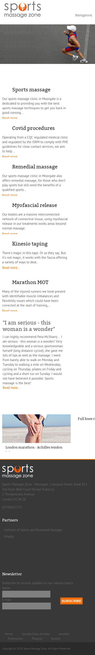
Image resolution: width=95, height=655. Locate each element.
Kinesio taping (30, 244)
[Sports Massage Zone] (25, 9)
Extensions (15, 638)
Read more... (10, 118)
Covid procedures (33, 128)
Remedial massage (34, 167)
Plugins (37, 638)
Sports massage (31, 90)
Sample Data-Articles (36, 634)
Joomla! (64, 634)
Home (9, 634)
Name (6, 588)
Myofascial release (34, 205)
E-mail (6, 600)
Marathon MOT (30, 282)
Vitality (9, 537)
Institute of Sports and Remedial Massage (33, 530)
